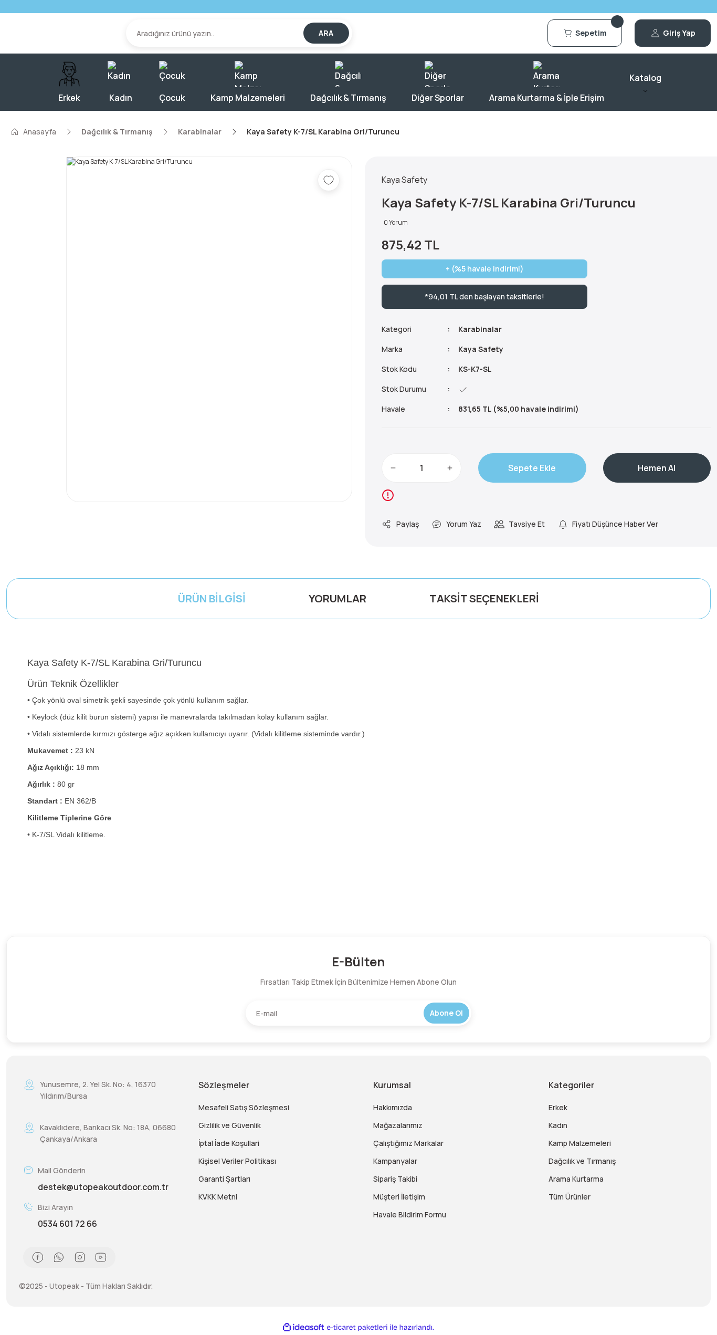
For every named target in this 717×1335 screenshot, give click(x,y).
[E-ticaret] (357, 1327)
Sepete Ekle (532, 468)
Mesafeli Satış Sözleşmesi (243, 1107)
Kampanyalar (395, 1161)
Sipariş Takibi (395, 1179)
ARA (326, 33)
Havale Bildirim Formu (409, 1214)
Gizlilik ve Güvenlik (229, 1125)
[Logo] (59, 33)
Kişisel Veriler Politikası (237, 1161)
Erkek (558, 1107)
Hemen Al (657, 468)
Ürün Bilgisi (212, 598)
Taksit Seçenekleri (484, 598)
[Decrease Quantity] (393, 468)
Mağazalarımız (398, 1125)
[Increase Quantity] (450, 468)
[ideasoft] (303, 1327)
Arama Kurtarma (576, 1179)
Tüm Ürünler (570, 1197)
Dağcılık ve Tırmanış (582, 1161)
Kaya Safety (480, 349)
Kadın (558, 1125)
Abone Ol (446, 1013)
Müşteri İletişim (399, 1197)
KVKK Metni (217, 1197)
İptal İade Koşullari (228, 1143)
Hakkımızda (392, 1107)
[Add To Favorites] (329, 180)
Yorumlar (337, 598)
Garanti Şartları (224, 1179)
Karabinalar (480, 329)
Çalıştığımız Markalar (408, 1143)
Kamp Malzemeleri (580, 1143)
